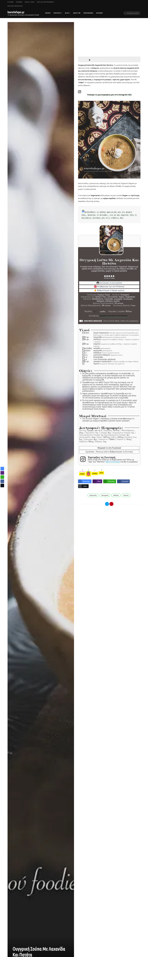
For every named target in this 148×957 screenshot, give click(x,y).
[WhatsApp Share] (2, 477)
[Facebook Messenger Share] (2, 468)
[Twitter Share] (2, 485)
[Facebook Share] (2, 481)
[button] (2, 489)
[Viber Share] (2, 473)
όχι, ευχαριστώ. (74, 950)
